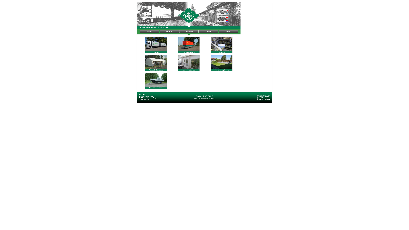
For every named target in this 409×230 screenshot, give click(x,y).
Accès (209, 31)
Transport (156, 52)
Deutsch (222, 17)
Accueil (149, 31)
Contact (228, 31)
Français (222, 10)
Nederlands (221, 21)
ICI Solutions (212, 98)
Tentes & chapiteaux (156, 70)
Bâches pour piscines (222, 70)
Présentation (189, 31)
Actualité (169, 31)
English (222, 13)
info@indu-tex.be (264, 95)
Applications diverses (156, 88)
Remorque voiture (189, 52)
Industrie (222, 52)
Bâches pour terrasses (188, 70)
